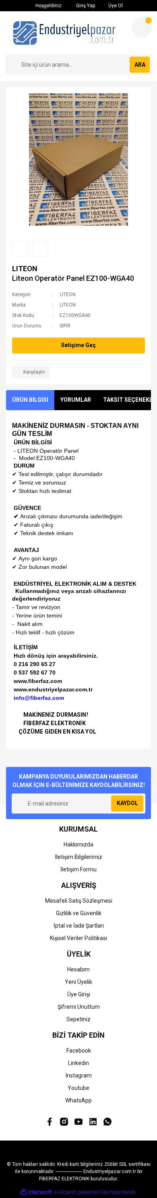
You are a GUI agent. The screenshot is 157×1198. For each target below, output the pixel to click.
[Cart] (142, 27)
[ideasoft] (36, 1192)
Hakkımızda (78, 844)
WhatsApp (78, 1100)
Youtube (78, 1088)
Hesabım (78, 969)
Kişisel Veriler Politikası (78, 938)
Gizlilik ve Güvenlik (78, 913)
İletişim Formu (78, 869)
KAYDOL (127, 803)
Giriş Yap (85, 5)
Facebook (78, 1050)
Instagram (79, 1075)
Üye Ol (115, 5)
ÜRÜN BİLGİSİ (30, 400)
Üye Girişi (78, 994)
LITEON (24, 268)
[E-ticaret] (77, 1192)
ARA (139, 64)
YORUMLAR (75, 400)
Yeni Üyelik (78, 982)
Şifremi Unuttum (79, 1007)
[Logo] (65, 33)
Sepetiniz (78, 1019)
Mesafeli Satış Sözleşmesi (78, 900)
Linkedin (78, 1063)
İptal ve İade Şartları (79, 925)
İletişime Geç (78, 345)
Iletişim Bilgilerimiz (78, 857)
